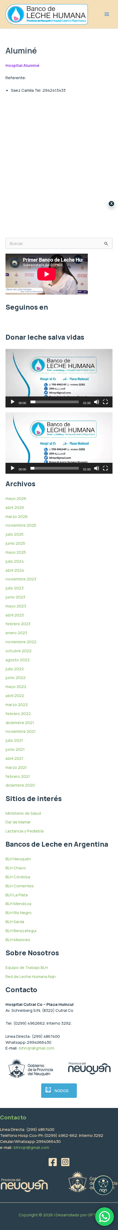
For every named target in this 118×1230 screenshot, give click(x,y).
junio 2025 (15, 543)
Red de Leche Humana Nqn (30, 976)
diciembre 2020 (20, 785)
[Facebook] (52, 1162)
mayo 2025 (15, 552)
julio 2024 (14, 561)
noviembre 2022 (20, 641)
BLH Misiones (17, 939)
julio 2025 (14, 534)
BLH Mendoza (18, 903)
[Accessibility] (103, 1185)
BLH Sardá (14, 921)
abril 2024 (14, 570)
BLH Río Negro (18, 912)
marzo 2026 (16, 516)
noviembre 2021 (20, 731)
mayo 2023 (15, 606)
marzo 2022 (16, 704)
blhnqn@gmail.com (36, 1048)
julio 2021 (14, 740)
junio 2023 (15, 597)
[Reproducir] (12, 402)
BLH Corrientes (19, 885)
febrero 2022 (18, 713)
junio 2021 (15, 749)
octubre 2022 (18, 650)
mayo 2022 (15, 686)
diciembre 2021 (19, 722)
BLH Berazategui (20, 930)
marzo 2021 (16, 767)
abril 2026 (14, 507)
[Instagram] (65, 1162)
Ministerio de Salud (23, 813)
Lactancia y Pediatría (24, 831)
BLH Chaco (15, 867)
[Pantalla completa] (105, 402)
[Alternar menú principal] (107, 14)
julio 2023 (14, 588)
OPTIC (94, 1214)
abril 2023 (14, 615)
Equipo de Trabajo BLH (26, 967)
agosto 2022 (17, 659)
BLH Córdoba (17, 876)
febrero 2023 (17, 623)
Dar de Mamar (18, 822)
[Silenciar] (96, 402)
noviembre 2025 (20, 525)
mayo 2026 (15, 498)
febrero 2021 (17, 776)
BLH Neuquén (18, 858)
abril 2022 (14, 695)
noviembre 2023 (20, 579)
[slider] (54, 402)
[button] (59, 378)
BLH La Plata (16, 894)
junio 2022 (15, 677)
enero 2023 (16, 632)
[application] (59, 378)
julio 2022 (14, 668)
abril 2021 (14, 758)
